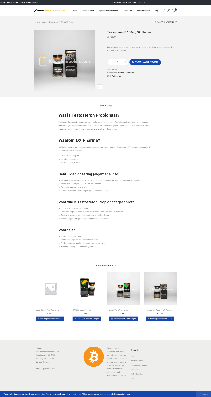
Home (36, 22)
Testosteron (129, 73)
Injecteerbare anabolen (140, 365)
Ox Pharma (116, 76)
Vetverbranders (137, 374)
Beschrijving (106, 105)
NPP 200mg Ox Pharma (82, 310)
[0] (173, 10)
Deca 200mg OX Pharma (118, 310)
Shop (133, 356)
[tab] (106, 105)
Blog (133, 378)
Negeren (205, 394)
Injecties (44, 22)
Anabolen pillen (137, 361)
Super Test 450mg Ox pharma (47, 310)
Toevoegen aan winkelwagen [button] (51, 319)
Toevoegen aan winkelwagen (145, 62)
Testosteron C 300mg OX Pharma (159, 310)
